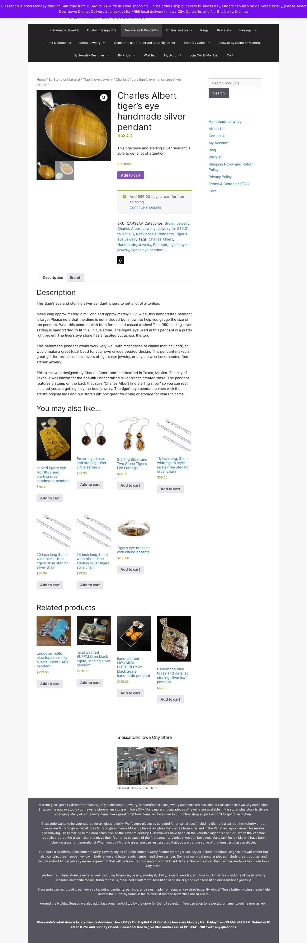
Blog (212, 150)
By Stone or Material (64, 79)
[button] (104, 97)
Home (41, 79)
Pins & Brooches (59, 43)
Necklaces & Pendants (141, 30)
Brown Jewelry (177, 223)
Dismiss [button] (241, 11)
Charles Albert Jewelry (136, 229)
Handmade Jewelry (64, 30)
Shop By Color (194, 43)
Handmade (126, 245)
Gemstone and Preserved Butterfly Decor (144, 43)
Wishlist (150, 55)
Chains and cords (179, 30)
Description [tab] (53, 277)
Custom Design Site (102, 30)
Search (219, 93)
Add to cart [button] (50, 498)
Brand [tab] (75, 277)
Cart (230, 55)
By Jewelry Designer (89, 55)
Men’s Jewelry (89, 43)
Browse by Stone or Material (240, 43)
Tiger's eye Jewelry (98, 79)
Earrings (245, 30)
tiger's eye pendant (147, 250)
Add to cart (131, 175)
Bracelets (224, 30)
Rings (204, 30)
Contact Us (218, 136)
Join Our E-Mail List (204, 55)
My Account (172, 55)
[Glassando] (120, 261)
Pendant (160, 245)
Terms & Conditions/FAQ (229, 184)
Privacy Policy (220, 177)
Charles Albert (161, 239)
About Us (217, 129)
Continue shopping (145, 207)
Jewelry (144, 245)
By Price (124, 55)
